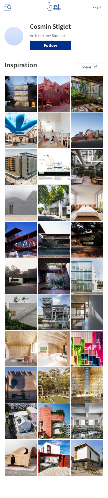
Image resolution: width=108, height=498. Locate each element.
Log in (97, 7)
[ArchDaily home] (54, 6)
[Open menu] (7, 6)
